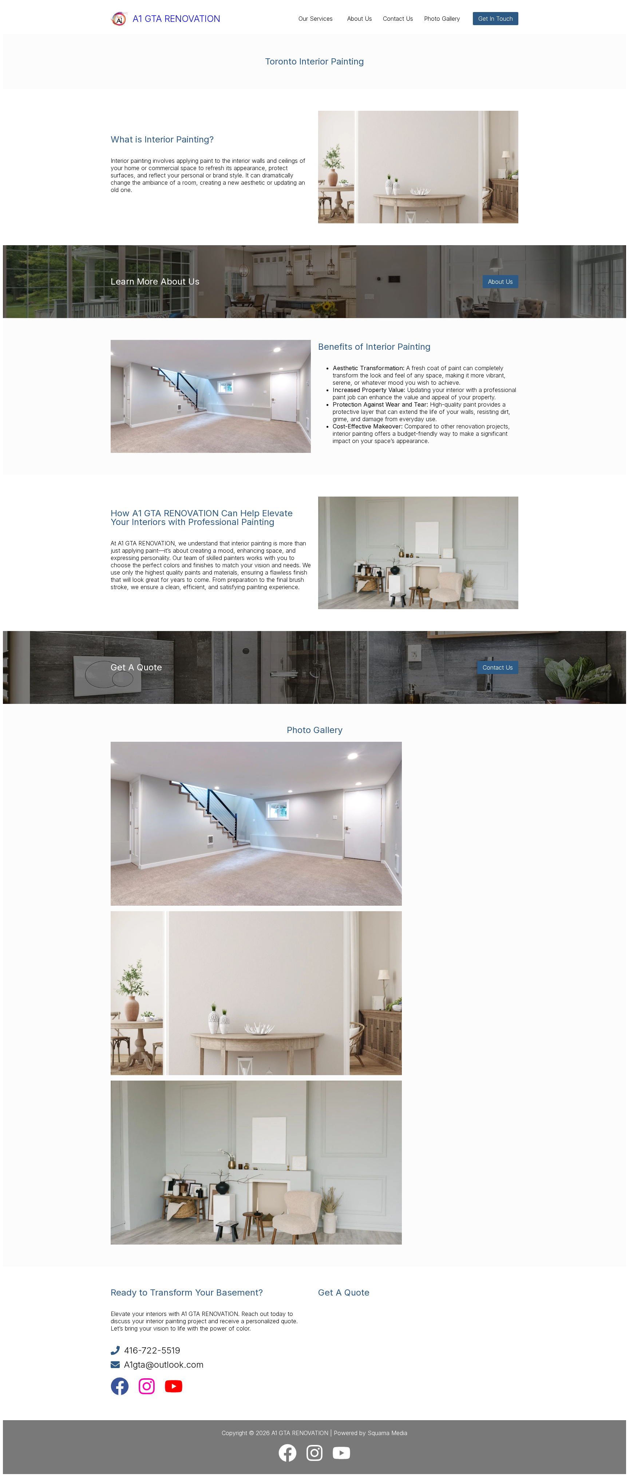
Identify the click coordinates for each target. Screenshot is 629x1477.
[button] (317, 18)
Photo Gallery (442, 18)
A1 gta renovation (176, 18)
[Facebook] (120, 1387)
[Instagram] (147, 1387)
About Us (359, 18)
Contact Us (398, 18)
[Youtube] (174, 1387)
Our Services (315, 18)
